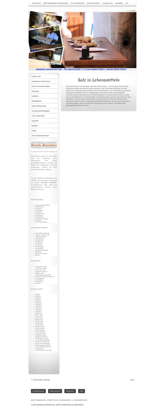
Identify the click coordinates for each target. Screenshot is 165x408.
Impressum (70, 391)
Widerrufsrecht (55, 391)
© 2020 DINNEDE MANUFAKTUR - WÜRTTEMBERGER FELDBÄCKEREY (57, 405)
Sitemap (47, 379)
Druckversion (38, 379)
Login (132, 379)
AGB (81, 391)
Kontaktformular (38, 391)
